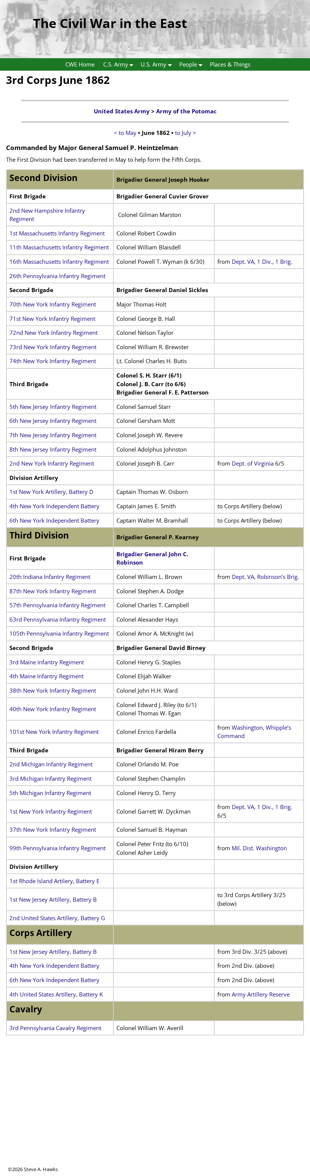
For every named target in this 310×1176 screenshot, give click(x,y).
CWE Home (80, 64)
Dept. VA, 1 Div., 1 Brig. (262, 261)
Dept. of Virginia (253, 463)
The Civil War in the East (110, 23)
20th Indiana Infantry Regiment (49, 576)
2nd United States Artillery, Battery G (57, 918)
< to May (125, 132)
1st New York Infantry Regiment (50, 811)
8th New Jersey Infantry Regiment (52, 449)
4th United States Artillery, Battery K (56, 994)
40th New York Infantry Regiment (52, 709)
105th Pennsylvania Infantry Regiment (59, 633)
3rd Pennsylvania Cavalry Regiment (55, 1028)
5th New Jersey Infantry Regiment (52, 406)
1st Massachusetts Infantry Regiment (57, 233)
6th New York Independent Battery (54, 520)
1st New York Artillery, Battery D (51, 491)
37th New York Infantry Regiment (52, 829)
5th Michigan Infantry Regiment (50, 793)
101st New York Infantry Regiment (54, 731)
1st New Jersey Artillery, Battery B (53, 899)
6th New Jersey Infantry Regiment (52, 420)
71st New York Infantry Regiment (52, 318)
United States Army (122, 111)
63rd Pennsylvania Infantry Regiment (57, 619)
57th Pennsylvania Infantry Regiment (57, 605)
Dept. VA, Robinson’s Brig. (265, 576)
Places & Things (230, 64)
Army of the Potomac (186, 111)
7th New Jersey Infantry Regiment (52, 435)
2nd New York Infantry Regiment (51, 463)
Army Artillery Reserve (261, 994)
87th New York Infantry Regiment (52, 591)
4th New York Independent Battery (54, 506)
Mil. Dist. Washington (259, 848)
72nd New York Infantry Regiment (53, 332)
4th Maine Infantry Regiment (46, 676)
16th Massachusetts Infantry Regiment (59, 261)
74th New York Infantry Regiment (52, 361)
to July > (185, 132)
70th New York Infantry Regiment (52, 304)
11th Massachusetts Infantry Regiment (59, 247)
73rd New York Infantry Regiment (52, 347)
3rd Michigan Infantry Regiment (50, 778)
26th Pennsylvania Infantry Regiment (57, 276)
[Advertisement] (155, 1113)
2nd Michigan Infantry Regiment (51, 764)
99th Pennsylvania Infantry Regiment (57, 848)
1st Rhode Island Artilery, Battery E (54, 881)
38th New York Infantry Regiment (52, 690)
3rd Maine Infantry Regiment (46, 662)
